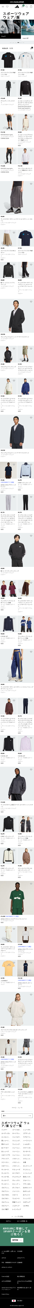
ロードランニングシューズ (16, 1134)
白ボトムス (26, 1191)
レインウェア (16, 1209)
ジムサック (16, 1206)
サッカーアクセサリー (5, 1181)
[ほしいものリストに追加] (14, 83)
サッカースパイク (5, 1170)
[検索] (27, 6)
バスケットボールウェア (16, 1159)
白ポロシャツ (27, 1187)
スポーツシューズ (5, 1166)
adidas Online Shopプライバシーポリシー (9, 1288)
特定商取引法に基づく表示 (24, 1288)
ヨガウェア (26, 1202)
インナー (4, 1130)
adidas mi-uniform (7, 1267)
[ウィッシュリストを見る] (7, 6)
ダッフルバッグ (16, 1188)
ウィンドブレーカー (27, 1199)
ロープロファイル (16, 1173)
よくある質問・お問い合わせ (9, 1252)
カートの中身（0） (22, 1221)
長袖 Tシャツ (16, 1202)
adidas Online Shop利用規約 (24, 1282)
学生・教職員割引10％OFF (9, 1262)
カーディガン (5, 1133)
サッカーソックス (5, 1184)
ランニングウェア (16, 1141)
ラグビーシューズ (27, 1137)
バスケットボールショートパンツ (16, 1166)
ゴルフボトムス (5, 1199)
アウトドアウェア (5, 1159)
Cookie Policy (5, 1294)
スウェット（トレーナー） (26, 1159)
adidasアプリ (21, 1258)
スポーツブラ (5, 1155)
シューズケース (27, 1130)
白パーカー (5, 1148)
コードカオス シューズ (16, 1130)
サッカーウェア (5, 1173)
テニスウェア (16, 1177)
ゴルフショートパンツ (5, 1202)
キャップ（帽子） (16, 1184)
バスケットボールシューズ (16, 1163)
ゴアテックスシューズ (27, 1134)
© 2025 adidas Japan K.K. (17, 1305)
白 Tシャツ (26, 1195)
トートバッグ (27, 1173)
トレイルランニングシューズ (16, 1137)
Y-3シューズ (16, 1169)
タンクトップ (27, 1166)
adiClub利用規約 (6, 1281)
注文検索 (19, 1251)
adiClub (4, 1258)
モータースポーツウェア (27, 1152)
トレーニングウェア (16, 1148)
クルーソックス (27, 1181)
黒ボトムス (5, 1144)
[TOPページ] (17, 7)
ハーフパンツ (27, 1140)
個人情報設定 (21, 1276)
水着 (24, 1162)
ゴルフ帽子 (5, 1209)
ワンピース (16, 1198)
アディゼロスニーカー (27, 1184)
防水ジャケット (27, 1177)
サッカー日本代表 (5, 1177)
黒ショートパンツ (5, 1141)
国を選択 (19, 1300)
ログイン (8, 1221)
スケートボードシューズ (27, 1148)
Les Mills (26, 1206)
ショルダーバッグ (27, 1144)
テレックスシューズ (16, 1181)
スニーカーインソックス (27, 1155)
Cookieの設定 (5, 1276)
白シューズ (5, 1151)
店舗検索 (19, 1262)
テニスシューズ (27, 1170)
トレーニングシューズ (16, 1155)
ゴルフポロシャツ (5, 1195)
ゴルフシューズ (5, 1188)
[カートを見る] (31, 6)
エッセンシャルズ (5, 1137)
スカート (15, 1195)
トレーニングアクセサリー (16, 1152)
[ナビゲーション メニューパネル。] (3, 6)
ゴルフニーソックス (5, 1206)
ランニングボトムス (16, 1144)
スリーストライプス (5, 1163)
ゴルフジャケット (5, 1191)
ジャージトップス (16, 1191)
